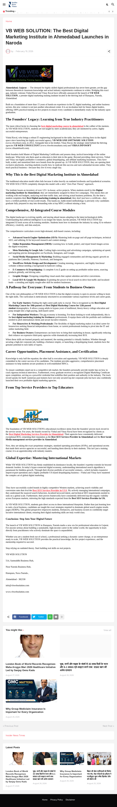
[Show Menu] (4, 4)
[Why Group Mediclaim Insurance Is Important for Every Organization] (31, 691)
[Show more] (61, 616)
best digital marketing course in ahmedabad (62, 126)
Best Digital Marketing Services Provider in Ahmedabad (36, 434)
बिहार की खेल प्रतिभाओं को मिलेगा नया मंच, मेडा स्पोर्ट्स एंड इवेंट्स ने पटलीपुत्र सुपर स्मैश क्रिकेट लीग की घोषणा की (99, 775)
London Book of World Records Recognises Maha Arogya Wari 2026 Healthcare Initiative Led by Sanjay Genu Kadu (31, 667)
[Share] (109, 51)
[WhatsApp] (50, 616)
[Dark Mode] (107, 4)
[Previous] (109, 11)
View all (107, 630)
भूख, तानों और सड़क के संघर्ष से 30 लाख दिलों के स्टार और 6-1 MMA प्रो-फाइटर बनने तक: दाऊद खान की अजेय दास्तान (84, 667)
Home (9, 21)
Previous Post (11, 726)
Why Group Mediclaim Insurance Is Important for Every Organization (25, 710)
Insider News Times (15, 735)
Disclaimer (70, 800)
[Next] (112, 11)
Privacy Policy (56, 800)
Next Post (107, 726)
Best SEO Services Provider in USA (50, 490)
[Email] (55, 616)
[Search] (113, 4)
